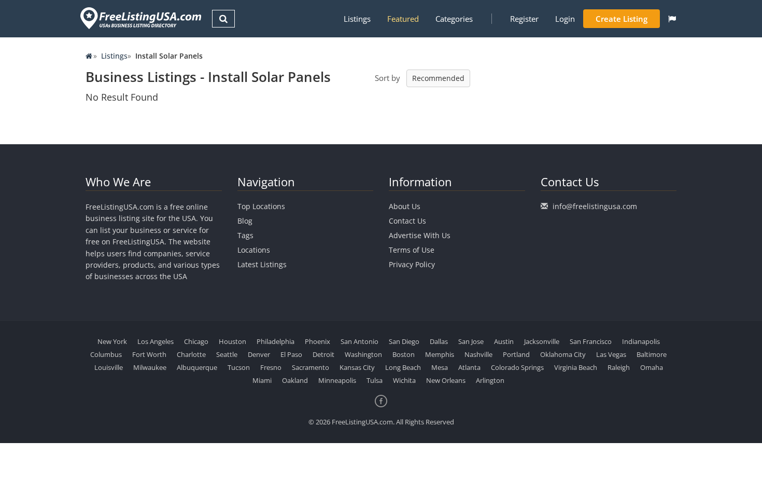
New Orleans (445, 380)
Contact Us (407, 221)
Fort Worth (149, 354)
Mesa (439, 367)
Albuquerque (197, 367)
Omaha (651, 367)
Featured (403, 18)
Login (565, 18)
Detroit (323, 354)
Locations (253, 250)
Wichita (404, 380)
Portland (516, 354)
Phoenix (317, 341)
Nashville (478, 354)
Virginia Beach (575, 367)
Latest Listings (262, 264)
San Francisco (591, 341)
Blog (244, 221)
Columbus (106, 354)
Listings (357, 18)
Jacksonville (541, 341)
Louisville (108, 367)
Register (524, 18)
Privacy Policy (412, 264)
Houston (232, 341)
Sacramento (310, 367)
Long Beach (403, 367)
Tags (245, 235)
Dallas (439, 341)
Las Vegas (611, 354)
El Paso (291, 354)
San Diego (404, 341)
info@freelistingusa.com (595, 206)
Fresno (270, 367)
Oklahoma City (563, 354)
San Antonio (359, 341)
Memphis (439, 354)
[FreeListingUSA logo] (140, 18)
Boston (403, 354)
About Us (404, 206)
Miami (262, 380)
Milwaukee (149, 367)
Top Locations (261, 206)
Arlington (490, 380)
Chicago (196, 341)
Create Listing (621, 18)
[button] (672, 18)
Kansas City (357, 367)
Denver (259, 354)
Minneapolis (337, 380)
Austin (504, 341)
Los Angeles (155, 341)
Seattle (226, 354)
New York (112, 341)
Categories (454, 18)
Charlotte (191, 354)
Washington (363, 354)
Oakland (295, 380)
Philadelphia (275, 341)
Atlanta (469, 367)
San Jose (471, 341)
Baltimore (652, 354)
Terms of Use (411, 250)
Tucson (239, 367)
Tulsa (374, 380)
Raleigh (619, 367)
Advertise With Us (419, 235)
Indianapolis (641, 341)
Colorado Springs (517, 367)
